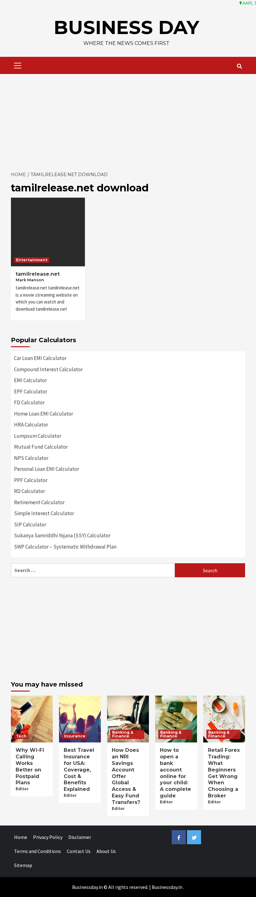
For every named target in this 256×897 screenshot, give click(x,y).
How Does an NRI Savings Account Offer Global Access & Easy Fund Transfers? (126, 776)
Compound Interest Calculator (48, 369)
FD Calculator (29, 402)
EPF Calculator (30, 391)
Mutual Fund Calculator (41, 446)
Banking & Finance (122, 734)
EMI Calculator (30, 380)
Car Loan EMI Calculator (40, 358)
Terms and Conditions (37, 851)
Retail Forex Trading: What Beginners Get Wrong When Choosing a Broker (224, 773)
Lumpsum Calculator (37, 435)
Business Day (126, 27)
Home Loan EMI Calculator (43, 413)
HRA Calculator (31, 424)
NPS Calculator (31, 458)
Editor (22, 788)
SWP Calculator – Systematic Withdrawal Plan (65, 546)
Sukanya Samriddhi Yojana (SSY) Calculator (62, 535)
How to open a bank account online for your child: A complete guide (175, 773)
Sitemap (23, 865)
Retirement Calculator (39, 502)
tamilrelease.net (38, 274)
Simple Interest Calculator (44, 513)
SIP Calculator (30, 524)
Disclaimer (79, 837)
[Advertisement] (128, 121)
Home (20, 837)
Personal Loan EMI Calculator (46, 469)
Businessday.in (167, 887)
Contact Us (79, 851)
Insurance (75, 736)
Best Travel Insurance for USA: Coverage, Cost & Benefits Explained (79, 769)
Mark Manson (30, 280)
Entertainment (31, 260)
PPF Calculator (30, 480)
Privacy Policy (47, 837)
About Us (106, 851)
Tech (21, 736)
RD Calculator (29, 491)
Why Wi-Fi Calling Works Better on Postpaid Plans (30, 766)
